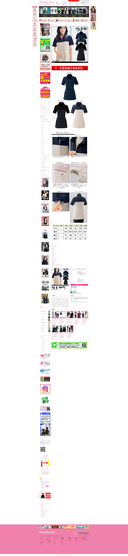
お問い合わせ (83, 537)
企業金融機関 (43, 322)
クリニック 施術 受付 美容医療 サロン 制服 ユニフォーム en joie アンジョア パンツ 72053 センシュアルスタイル (55, 320)
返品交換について (44, 513)
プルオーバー (43, 124)
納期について (71, 4)
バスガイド (43, 314)
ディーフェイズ (63, 544)
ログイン (58, 2)
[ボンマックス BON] (45, 241)
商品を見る (60, 323)
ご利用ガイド (42, 509)
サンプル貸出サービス (85, 4)
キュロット (43, 143)
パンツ (41, 544)
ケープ (42, 137)
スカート (47, 113)
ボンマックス (43, 343)
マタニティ (43, 149)
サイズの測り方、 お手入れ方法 (76, 539)
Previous (39, 11)
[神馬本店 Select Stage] (45, 202)
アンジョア (48, 110)
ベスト (44, 109)
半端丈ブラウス (49, 539)
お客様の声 (64, 4)
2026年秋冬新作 (44, 108)
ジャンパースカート (44, 140)
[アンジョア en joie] (45, 189)
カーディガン (43, 146)
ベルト (55, 541)
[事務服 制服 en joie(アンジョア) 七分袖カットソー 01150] (62, 317)
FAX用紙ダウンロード (84, 538)
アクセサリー (43, 152)
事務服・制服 (53, 24)
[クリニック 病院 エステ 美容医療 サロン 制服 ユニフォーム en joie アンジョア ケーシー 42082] (85, 317)
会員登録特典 (69, 539)
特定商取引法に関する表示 (84, 540)
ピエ (42, 164)
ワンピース (48, 542)
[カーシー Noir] (45, 228)
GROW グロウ (43, 162)
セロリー (44, 110)
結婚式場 (43, 319)
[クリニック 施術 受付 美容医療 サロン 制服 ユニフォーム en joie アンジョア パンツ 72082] (70, 331)
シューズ (55, 540)
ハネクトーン (43, 349)
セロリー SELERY (44, 156)
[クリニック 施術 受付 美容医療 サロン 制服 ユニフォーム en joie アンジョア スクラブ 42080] (70, 317)
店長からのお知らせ (77, 541)
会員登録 (65, 2)
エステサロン (43, 325)
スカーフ (55, 538)
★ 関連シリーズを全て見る (55, 64)
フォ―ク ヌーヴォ (44, 161)
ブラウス (43, 113)
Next (88, 11)
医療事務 (43, 311)
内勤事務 (43, 328)
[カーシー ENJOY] (45, 215)
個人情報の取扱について (84, 539)
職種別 (42, 171)
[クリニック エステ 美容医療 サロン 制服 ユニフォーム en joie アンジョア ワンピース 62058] (62, 331)
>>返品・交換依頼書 (45, 373)
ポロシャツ (43, 130)
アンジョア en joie (44, 159)
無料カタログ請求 (44, 118)
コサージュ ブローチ (56, 539)
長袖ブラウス (49, 538)
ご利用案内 (57, 4)
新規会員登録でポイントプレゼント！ (45, 84)
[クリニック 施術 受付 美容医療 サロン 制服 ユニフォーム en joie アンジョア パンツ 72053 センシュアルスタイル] (55, 317)
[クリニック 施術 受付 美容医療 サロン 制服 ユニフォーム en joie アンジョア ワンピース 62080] (55, 331)
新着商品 (62, 537)
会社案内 (77, 4)
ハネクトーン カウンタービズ (45, 155)
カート (72, 2)
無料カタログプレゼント (71, 538)
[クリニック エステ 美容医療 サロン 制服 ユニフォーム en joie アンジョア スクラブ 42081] (77, 317)
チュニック (57, 24)
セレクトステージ (44, 158)
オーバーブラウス (42, 539)
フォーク (43, 346)
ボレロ (42, 134)
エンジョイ (43, 165)
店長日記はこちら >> (42, 444)
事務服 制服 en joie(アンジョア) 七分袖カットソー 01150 (62, 319)
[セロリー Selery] (45, 176)
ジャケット (43, 133)
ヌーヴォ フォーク (63, 543)
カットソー (43, 128)
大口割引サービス (44, 516)
